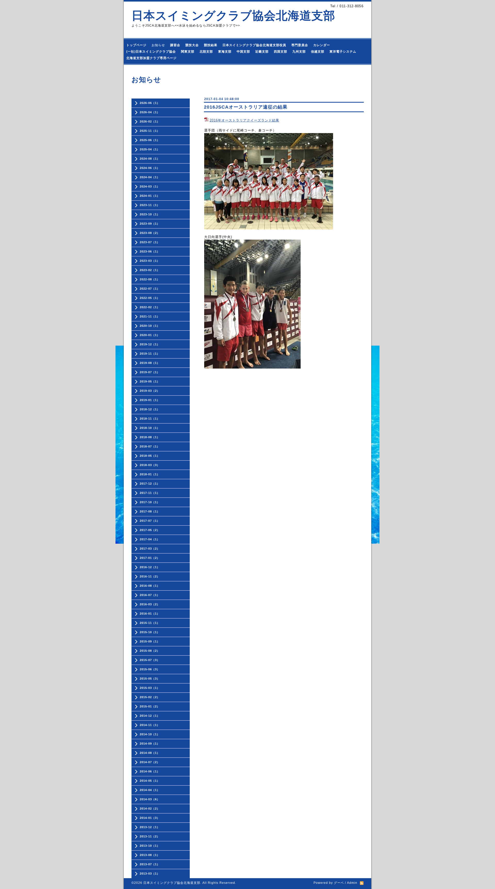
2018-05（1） (150, 455)
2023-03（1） (150, 260)
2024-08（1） (150, 158)
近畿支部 (262, 51)
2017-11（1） (150, 492)
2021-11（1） (150, 316)
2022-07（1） (150, 288)
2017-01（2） (150, 557)
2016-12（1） (150, 567)
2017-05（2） (150, 530)
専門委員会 (299, 45)
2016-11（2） (150, 576)
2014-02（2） (150, 808)
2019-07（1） (150, 372)
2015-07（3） (150, 660)
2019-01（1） (150, 400)
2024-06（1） (150, 167)
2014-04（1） (150, 790)
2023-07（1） (150, 242)
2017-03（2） (150, 548)
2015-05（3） (150, 678)
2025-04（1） (150, 149)
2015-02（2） (150, 697)
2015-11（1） (150, 622)
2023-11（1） (150, 205)
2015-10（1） (150, 632)
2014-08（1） (150, 752)
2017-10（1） (150, 502)
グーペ (339, 883)
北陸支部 (206, 51)
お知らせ (158, 45)
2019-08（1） (150, 362)
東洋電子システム (342, 51)
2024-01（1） (150, 195)
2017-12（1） (150, 483)
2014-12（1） (150, 715)
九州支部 (299, 51)
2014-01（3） (150, 817)
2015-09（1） (150, 641)
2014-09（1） (150, 743)
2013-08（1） (150, 855)
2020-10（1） (150, 325)
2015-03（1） (150, 687)
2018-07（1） (150, 446)
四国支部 (280, 51)
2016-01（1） (150, 613)
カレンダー (321, 45)
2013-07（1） (150, 864)
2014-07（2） (150, 762)
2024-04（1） (150, 177)
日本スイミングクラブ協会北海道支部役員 (254, 45)
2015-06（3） (150, 669)
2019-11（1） (150, 353)
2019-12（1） (150, 344)
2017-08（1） (150, 511)
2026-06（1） (150, 102)
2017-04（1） (150, 539)
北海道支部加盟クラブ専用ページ (151, 58)
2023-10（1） (150, 214)
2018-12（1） (150, 409)
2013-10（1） (150, 845)
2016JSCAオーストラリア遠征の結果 (245, 107)
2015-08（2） (150, 650)
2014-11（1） (150, 725)
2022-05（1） (150, 297)
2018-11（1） (150, 418)
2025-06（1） (150, 140)
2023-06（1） (150, 251)
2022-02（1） (150, 307)
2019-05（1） (150, 381)
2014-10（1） (150, 734)
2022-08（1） (150, 279)
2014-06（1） (150, 771)
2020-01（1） (150, 335)
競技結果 (210, 45)
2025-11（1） (150, 130)
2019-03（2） (150, 390)
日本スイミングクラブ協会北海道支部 (233, 15)
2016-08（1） (150, 585)
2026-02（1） (150, 121)
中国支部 (243, 51)
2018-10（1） (150, 427)
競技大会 (192, 45)
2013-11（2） (150, 836)
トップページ (136, 45)
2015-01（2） (150, 706)
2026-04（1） (150, 112)
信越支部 (317, 51)
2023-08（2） (150, 232)
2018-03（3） (150, 465)
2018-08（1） (150, 437)
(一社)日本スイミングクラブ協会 (151, 51)
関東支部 (187, 51)
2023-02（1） (150, 270)
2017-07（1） (150, 520)
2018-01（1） (150, 474)
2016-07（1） (150, 595)
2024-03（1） (150, 186)
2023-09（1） (150, 223)
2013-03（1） (150, 873)
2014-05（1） (150, 780)
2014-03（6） (150, 799)
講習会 (175, 45)
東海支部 (225, 51)
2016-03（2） (150, 604)
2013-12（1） (150, 827)
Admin (352, 883)
